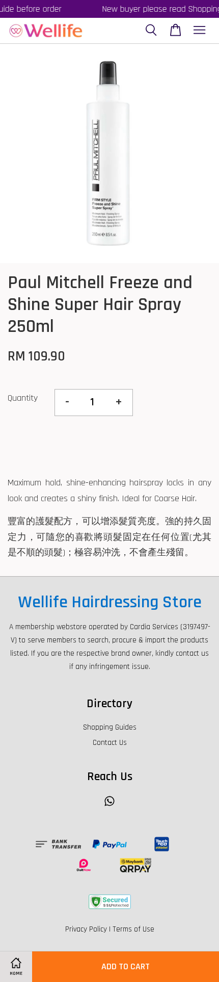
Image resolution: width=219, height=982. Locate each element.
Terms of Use (133, 929)
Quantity (23, 398)
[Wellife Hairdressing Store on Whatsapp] (109, 806)
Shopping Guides (109, 727)
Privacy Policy (86, 929)
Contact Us (110, 742)
